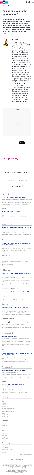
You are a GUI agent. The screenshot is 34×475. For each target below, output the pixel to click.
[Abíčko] (4, 3)
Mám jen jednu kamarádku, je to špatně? (10, 372)
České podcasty (5, 447)
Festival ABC (23, 370)
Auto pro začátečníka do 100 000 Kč (9, 411)
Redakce (18, 459)
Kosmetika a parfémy (6, 432)
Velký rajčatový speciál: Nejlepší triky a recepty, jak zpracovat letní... (16, 314)
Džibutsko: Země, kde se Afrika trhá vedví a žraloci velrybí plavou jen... (17, 325)
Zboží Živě (4, 401)
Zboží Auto (4, 413)
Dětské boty (4, 435)
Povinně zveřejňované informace (17, 472)
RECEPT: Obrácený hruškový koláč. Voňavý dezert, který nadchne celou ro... (16, 251)
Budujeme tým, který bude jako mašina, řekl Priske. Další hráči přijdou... (17, 219)
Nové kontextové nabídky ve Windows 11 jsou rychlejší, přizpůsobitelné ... (17, 278)
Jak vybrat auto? (5, 416)
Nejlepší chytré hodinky (8, 273)
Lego (3, 428)
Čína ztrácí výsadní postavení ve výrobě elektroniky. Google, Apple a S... (16, 283)
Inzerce (26, 172)
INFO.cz (23, 197)
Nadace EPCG (26, 291)
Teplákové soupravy (6, 433)
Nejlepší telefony (18, 273)
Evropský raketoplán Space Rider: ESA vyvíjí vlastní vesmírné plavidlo (17, 377)
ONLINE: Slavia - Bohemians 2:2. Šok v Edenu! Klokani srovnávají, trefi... (16, 214)
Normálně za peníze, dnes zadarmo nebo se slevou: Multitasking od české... (16, 281)
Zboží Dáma (4, 404)
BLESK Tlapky (5, 322)
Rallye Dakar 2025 (15, 259)
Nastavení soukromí (12, 470)
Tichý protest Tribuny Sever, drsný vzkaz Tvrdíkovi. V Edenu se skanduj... (15, 217)
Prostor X (4, 384)
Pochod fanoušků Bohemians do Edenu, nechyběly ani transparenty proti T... (16, 390)
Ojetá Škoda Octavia (6, 414)
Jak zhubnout (5, 227)
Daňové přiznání (6, 291)
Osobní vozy (4, 403)
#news (16, 336)
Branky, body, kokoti (12, 384)
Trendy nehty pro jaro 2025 (16, 227)
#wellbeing (11, 336)
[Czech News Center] (20, 186)
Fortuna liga (21, 384)
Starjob (3, 445)
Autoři (7, 172)
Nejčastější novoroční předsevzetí (10, 243)
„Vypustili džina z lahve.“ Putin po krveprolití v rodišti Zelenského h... (16, 204)
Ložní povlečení (5, 437)
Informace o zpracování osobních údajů (14, 469)
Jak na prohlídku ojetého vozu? (8, 408)
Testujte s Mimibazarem (7, 423)
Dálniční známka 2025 (26, 259)
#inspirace (4, 336)
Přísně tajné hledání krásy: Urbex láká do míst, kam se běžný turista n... (16, 328)
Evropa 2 (4, 452)
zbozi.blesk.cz (5, 406)
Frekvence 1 (4, 450)
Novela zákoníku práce (16, 291)
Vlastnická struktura (21, 470)
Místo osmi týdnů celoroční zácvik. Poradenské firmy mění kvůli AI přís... (16, 295)
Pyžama (3, 430)
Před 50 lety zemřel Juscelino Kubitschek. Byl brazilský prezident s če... (17, 202)
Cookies (25, 469)
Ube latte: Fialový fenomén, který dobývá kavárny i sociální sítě (15, 311)
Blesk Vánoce (5, 197)
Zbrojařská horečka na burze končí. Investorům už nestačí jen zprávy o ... (17, 297)
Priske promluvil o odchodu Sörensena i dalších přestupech (14, 392)
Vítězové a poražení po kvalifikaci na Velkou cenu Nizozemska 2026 (16, 265)
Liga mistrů (17, 211)
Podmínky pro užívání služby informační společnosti (17, 467)
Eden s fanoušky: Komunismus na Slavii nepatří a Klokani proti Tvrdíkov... (15, 387)
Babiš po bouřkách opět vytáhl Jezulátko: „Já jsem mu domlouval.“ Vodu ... (17, 200)
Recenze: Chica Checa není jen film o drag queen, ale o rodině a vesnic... (15, 345)
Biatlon (12, 211)
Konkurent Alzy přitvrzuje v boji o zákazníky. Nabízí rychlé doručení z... (17, 299)
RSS (22, 459)
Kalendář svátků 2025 (15, 197)
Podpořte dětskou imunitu (8, 353)
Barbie (3, 427)
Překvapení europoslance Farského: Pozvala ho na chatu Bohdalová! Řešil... (16, 235)
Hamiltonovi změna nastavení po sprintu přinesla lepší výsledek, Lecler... (15, 262)
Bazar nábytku (5, 438)
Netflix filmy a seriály (23, 322)
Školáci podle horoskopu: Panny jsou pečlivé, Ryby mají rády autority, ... (17, 248)
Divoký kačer (13, 322)
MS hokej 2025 (5, 211)
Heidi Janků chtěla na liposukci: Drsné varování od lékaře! (14, 232)
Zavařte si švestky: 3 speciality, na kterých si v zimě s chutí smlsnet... (16, 312)
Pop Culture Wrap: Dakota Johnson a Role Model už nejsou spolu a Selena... (16, 339)
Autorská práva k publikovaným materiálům (17, 466)
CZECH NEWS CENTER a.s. (20, 462)
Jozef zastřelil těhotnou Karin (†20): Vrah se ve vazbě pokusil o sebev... (17, 231)
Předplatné (16, 172)
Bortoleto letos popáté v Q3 (7, 264)
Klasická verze (11, 180)
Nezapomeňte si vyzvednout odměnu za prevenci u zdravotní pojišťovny (15, 362)
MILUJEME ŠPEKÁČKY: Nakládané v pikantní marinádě (13, 247)
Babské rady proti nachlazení (23, 353)
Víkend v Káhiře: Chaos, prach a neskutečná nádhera (13, 324)
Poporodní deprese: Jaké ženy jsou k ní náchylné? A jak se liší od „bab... (15, 357)
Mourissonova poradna (7, 370)
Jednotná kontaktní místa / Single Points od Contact (17, 471)
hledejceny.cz (4, 399)
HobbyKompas (5, 409)
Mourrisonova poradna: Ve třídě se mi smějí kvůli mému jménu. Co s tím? (16, 375)
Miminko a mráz (24, 243)
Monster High (4, 425)
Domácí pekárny (18, 307)
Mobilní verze (24, 180)
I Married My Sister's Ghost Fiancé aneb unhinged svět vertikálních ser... (16, 342)
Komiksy (16, 370)
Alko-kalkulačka (6, 259)
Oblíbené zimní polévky (7, 307)
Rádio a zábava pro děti (7, 449)
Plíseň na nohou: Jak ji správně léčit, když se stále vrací (14, 359)
